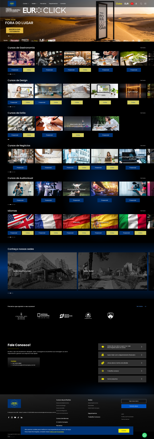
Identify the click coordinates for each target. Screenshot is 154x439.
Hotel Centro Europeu (93, 408)
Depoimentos (53, 3)
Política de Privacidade (127, 416)
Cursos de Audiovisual (62, 413)
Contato (63, 3)
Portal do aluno (134, 406)
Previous (2, 20)
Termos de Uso (125, 419)
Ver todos (142, 47)
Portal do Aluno (136, 3)
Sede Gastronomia (93, 403)
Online (29, 70)
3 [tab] (12, 204)
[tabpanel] (77, 21)
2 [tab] (10, 204)
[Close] (123, 431)
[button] (144, 435)
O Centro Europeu (62, 422)
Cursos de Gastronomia (62, 403)
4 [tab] (14, 204)
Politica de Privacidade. (57, 432)
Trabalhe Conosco (94, 417)
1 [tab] (8, 139)
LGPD (122, 414)
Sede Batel (91, 405)
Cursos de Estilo (60, 408)
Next (149, 20)
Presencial (15, 70)
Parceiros (43, 3)
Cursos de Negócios (61, 410)
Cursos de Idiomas (62, 418)
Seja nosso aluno (134, 401)
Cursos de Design (60, 405)
